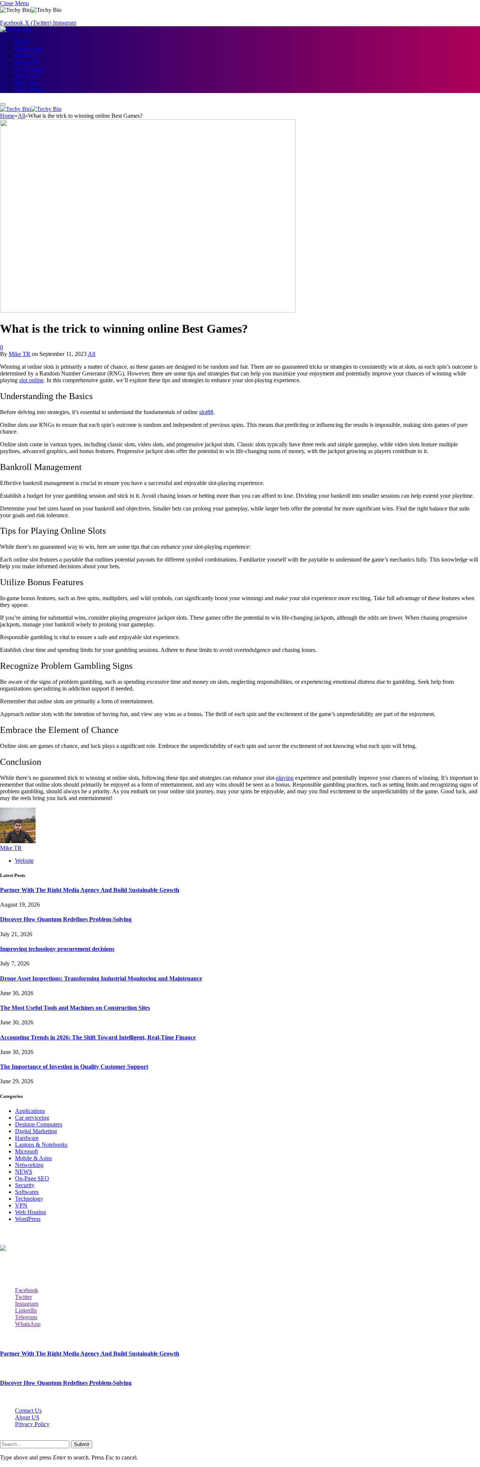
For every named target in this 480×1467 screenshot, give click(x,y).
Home (22, 42)
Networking (29, 69)
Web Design (29, 89)
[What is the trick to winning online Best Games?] (148, 310)
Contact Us (28, 1410)
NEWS (23, 1171)
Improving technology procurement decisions (57, 949)
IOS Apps (27, 83)
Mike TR (19, 354)
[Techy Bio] (15, 29)
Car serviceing (32, 1117)
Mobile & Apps (33, 1158)
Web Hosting (30, 1212)
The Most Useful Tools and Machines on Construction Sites (75, 1008)
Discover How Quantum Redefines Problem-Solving (66, 919)
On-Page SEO (32, 1178)
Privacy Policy (32, 1424)
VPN (21, 1205)
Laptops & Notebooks (41, 1144)
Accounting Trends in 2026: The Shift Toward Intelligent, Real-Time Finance (98, 1037)
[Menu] (3, 104)
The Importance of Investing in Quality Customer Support (74, 1066)
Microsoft (26, 62)
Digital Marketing (36, 1131)
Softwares (27, 76)
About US (27, 1417)
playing (285, 778)
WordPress (27, 1219)
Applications (30, 1111)
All (91, 354)
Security (24, 1185)
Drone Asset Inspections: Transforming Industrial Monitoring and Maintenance (101, 978)
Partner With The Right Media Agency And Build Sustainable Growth (89, 890)
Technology (29, 49)
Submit (81, 1444)
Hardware (27, 56)
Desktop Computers (38, 1124)
